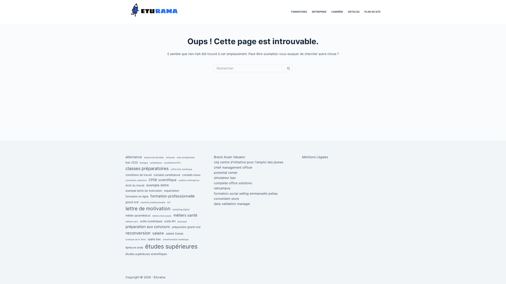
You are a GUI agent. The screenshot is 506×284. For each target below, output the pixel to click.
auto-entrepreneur (186, 157)
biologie (144, 163)
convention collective (136, 180)
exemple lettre (157, 185)
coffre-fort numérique (181, 169)
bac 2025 (132, 162)
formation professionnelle (172, 196)
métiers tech (132, 221)
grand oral (132, 202)
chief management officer (233, 167)
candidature (156, 163)
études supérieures (171, 246)
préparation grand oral (186, 227)
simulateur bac (225, 178)
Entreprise (319, 11)
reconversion (138, 233)
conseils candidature (167, 175)
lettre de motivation (148, 208)
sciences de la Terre (136, 239)
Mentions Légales (315, 157)
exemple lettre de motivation (144, 190)
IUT (169, 202)
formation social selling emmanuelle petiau (246, 193)
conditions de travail (139, 175)
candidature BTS (172, 163)
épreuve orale (134, 247)
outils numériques (151, 221)
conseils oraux (191, 175)
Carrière (337, 11)
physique (182, 221)
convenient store (226, 199)
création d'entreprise (188, 180)
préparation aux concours (148, 226)
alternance (134, 157)
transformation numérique (176, 239)
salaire (158, 233)
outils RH (170, 221)
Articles (354, 11)
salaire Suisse (174, 233)
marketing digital (181, 209)
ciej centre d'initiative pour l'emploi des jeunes (248, 162)
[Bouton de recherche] (289, 68)
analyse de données (154, 157)
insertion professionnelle (153, 202)
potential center (226, 173)
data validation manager (232, 204)
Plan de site (372, 11)
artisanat (170, 157)
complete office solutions (233, 183)
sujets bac (154, 239)
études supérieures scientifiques (146, 254)
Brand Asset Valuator (229, 157)
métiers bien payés (161, 216)
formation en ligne (137, 196)
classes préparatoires (147, 168)
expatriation (171, 190)
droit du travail (135, 185)
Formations (299, 11)
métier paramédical (138, 215)
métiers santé (185, 215)
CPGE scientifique (163, 180)
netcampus (222, 188)
